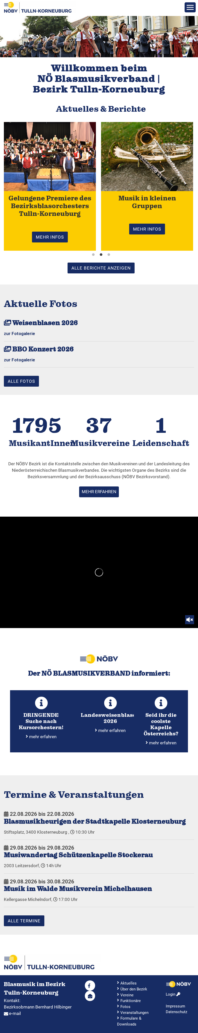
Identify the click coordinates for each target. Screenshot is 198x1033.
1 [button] (93, 254)
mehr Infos (50, 237)
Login (171, 994)
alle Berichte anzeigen (101, 268)
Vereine (127, 995)
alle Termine (24, 920)
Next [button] (193, 36)
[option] (99, 36)
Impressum (175, 1006)
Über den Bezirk (133, 989)
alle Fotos (21, 381)
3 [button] (108, 254)
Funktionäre (130, 1000)
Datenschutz (176, 1012)
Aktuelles (128, 983)
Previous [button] (5, 36)
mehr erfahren (99, 491)
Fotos (125, 1006)
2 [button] (101, 254)
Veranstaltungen (134, 1012)
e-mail (15, 1013)
